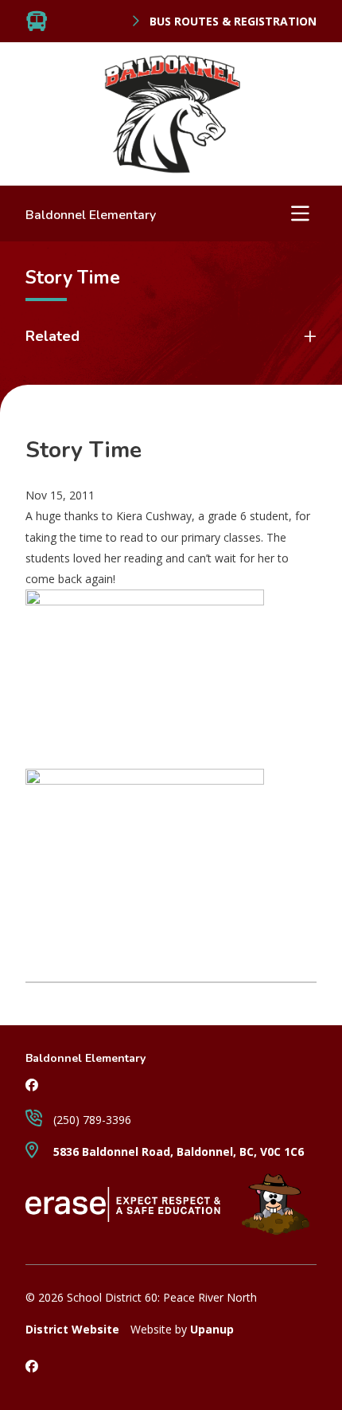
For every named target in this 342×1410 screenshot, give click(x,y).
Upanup (212, 1329)
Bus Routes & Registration (231, 21)
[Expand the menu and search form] (300, 213)
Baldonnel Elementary (90, 215)
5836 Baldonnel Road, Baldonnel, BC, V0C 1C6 (177, 1151)
